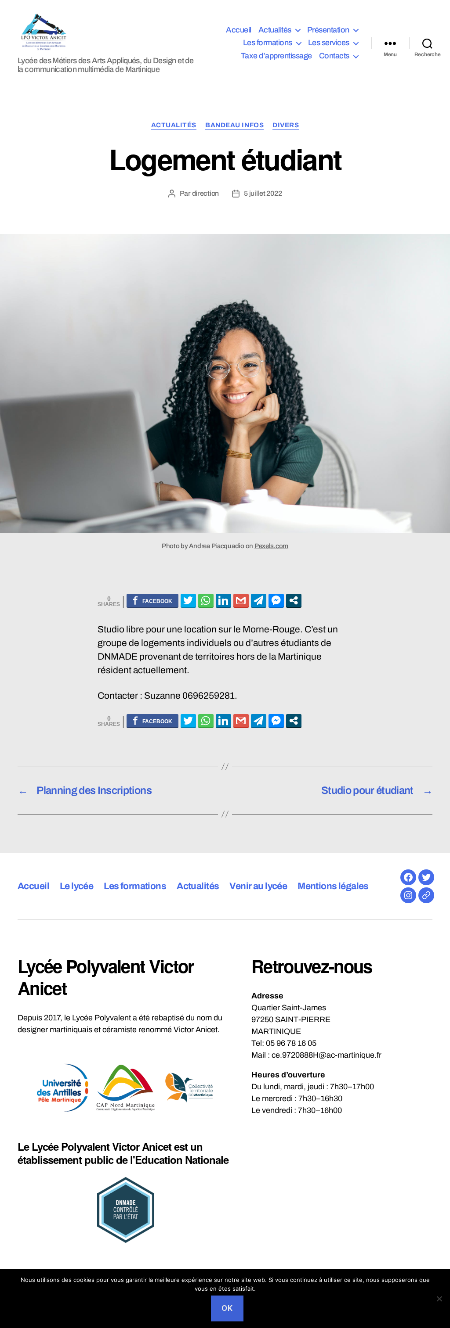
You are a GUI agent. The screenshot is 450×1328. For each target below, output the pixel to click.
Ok (226, 1308)
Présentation (328, 29)
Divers (285, 125)
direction (205, 193)
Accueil (238, 29)
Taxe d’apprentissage (276, 55)
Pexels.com (271, 545)
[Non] (439, 1298)
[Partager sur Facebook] (152, 600)
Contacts (334, 55)
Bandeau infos (234, 125)
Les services (328, 42)
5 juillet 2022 (263, 193)
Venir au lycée (258, 886)
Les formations (267, 42)
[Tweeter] (188, 600)
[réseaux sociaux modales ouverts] (293, 600)
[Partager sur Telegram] (258, 600)
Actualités (274, 29)
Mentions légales (333, 886)
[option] (62, 1088)
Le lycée (76, 886)
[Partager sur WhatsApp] (206, 600)
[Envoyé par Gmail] (241, 600)
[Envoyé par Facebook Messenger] (276, 600)
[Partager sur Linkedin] (223, 600)
